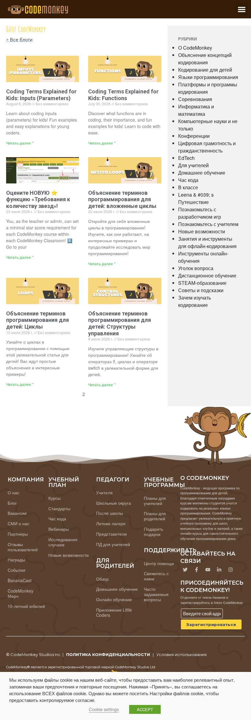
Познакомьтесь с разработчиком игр (199, 213)
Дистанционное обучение (207, 275)
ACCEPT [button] (145, 709)
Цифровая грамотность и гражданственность (207, 147)
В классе (188, 187)
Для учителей (193, 165)
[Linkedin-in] (219, 570)
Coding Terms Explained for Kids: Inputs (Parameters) (41, 94)
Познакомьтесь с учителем (208, 224)
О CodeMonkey (195, 47)
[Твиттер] (185, 570)
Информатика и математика (196, 110)
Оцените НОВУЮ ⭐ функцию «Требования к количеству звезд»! (38, 199)
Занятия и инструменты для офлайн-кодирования (207, 242)
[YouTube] (208, 570)
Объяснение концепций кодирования (205, 58)
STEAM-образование (202, 282)
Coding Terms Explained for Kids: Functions (123, 94)
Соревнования (195, 99)
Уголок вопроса (195, 268)
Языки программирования (208, 77)
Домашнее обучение (201, 172)
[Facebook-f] (196, 570)
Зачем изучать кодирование (194, 301)
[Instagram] (230, 570)
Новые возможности (201, 231)
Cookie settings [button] (104, 709)
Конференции (194, 135)
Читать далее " (20, 143)
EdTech (186, 157)
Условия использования (181, 654)
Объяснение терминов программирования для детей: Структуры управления (119, 323)
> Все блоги (19, 40)
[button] (242, 9)
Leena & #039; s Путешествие (196, 198)
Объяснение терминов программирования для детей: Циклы (37, 320)
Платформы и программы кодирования (207, 88)
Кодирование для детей (205, 69)
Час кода (188, 179)
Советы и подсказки (200, 290)
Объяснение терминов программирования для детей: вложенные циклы (122, 199)
